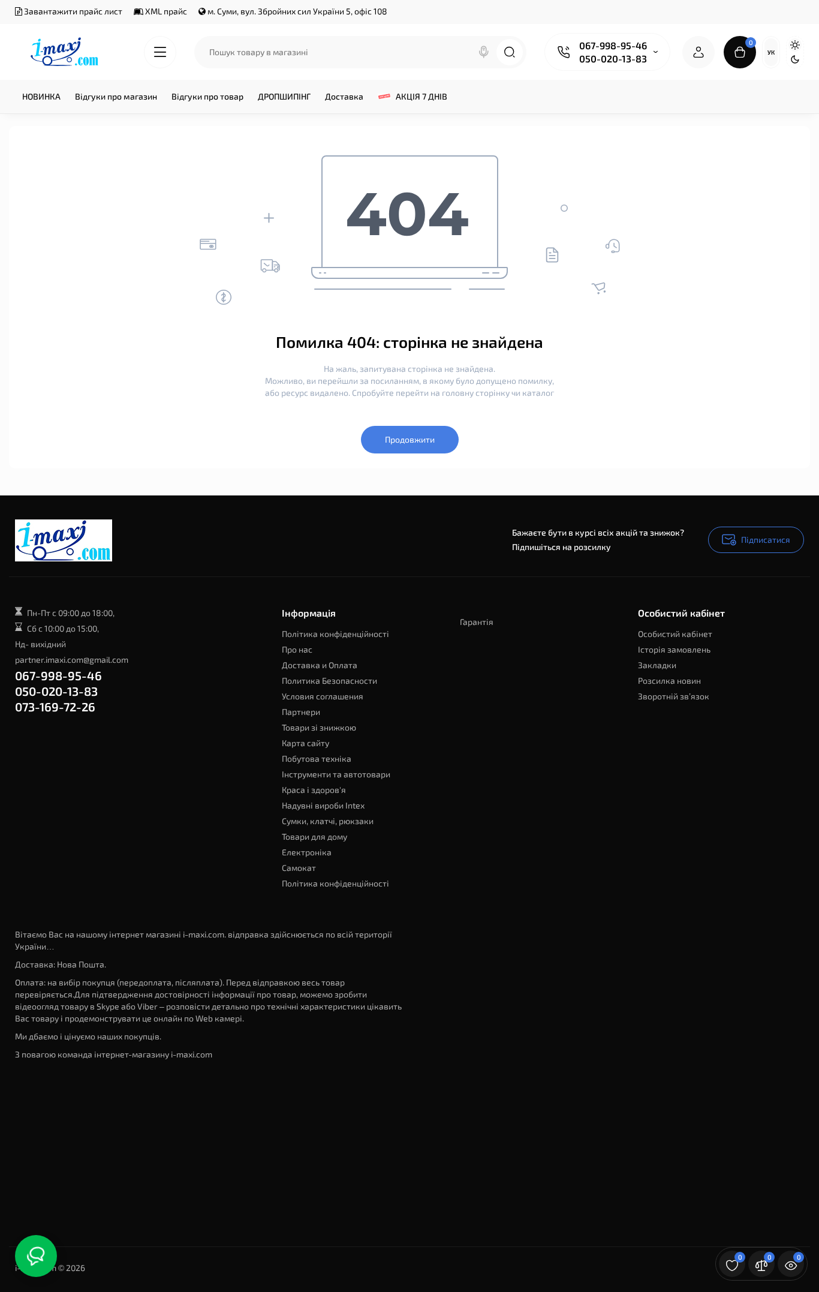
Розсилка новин (669, 680)
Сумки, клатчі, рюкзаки (328, 821)
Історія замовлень (674, 649)
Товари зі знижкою (319, 727)
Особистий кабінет (675, 634)
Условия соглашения (322, 696)
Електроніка (307, 852)
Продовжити (410, 439)
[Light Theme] (795, 45)
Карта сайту (305, 743)
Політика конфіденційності (335, 634)
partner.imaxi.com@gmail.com (71, 659)
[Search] (484, 52)
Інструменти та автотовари (336, 774)
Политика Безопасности (329, 680)
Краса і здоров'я (314, 790)
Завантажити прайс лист (72, 11)
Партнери (301, 712)
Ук (771, 52)
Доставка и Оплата (319, 665)
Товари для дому (314, 836)
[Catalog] (160, 52)
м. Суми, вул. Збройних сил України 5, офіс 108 (296, 11)
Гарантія (476, 622)
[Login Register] (698, 52)
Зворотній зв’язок (673, 696)
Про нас (297, 649)
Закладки (657, 665)
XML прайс (165, 11)
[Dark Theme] (795, 59)
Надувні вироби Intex (323, 805)
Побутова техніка (316, 758)
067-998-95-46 (613, 45)
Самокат (299, 868)
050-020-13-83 (613, 58)
